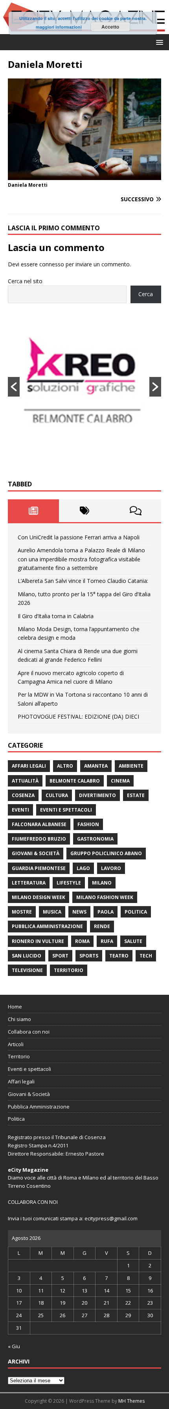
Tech (146, 955)
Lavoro (111, 868)
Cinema (120, 780)
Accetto (110, 26)
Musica (52, 911)
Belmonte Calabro (75, 780)
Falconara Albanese (39, 824)
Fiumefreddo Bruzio (39, 839)
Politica (136, 911)
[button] (158, 41)
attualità (25, 780)
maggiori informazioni (59, 27)
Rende (102, 926)
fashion (88, 824)
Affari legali (29, 766)
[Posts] (33, 510)
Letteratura (29, 882)
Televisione (27, 970)
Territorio (68, 970)
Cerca (145, 294)
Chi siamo (19, 1019)
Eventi (20, 809)
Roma (82, 941)
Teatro (119, 955)
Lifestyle (69, 882)
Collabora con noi (29, 1031)
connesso (51, 264)
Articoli (16, 1044)
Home (15, 1006)
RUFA (107, 941)
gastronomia (95, 839)
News (79, 911)
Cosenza (23, 795)
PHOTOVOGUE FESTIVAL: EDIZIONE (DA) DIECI (78, 716)
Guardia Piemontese (39, 868)
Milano (102, 882)
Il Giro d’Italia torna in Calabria (56, 616)
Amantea (96, 766)
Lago (83, 868)
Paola (105, 911)
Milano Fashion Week (104, 897)
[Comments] (135, 510)
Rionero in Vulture (38, 941)
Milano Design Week (38, 897)
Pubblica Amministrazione (47, 926)
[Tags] (84, 510)
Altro (65, 766)
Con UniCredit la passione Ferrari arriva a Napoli (79, 537)
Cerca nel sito (25, 281)
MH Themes (131, 1401)
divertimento (97, 795)
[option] (84, 386)
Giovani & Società (35, 853)
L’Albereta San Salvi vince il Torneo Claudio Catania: (83, 580)
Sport (60, 955)
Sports (88, 955)
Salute (133, 941)
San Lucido (26, 955)
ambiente (131, 766)
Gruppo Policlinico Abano (106, 853)
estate (136, 795)
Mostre (22, 911)
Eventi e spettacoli (66, 809)
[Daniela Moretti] (84, 175)
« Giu (14, 1346)
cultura (57, 795)
